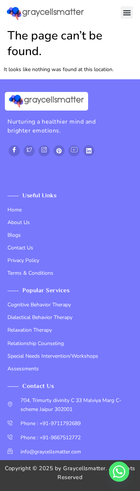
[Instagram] (44, 150)
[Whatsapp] (119, 472)
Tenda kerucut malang (80, 169)
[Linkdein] (88, 150)
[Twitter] (29, 150)
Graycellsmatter (84, 468)
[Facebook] (14, 150)
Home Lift (19, 178)
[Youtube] (74, 150)
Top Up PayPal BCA (30, 169)
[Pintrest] (59, 150)
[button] (127, 12)
